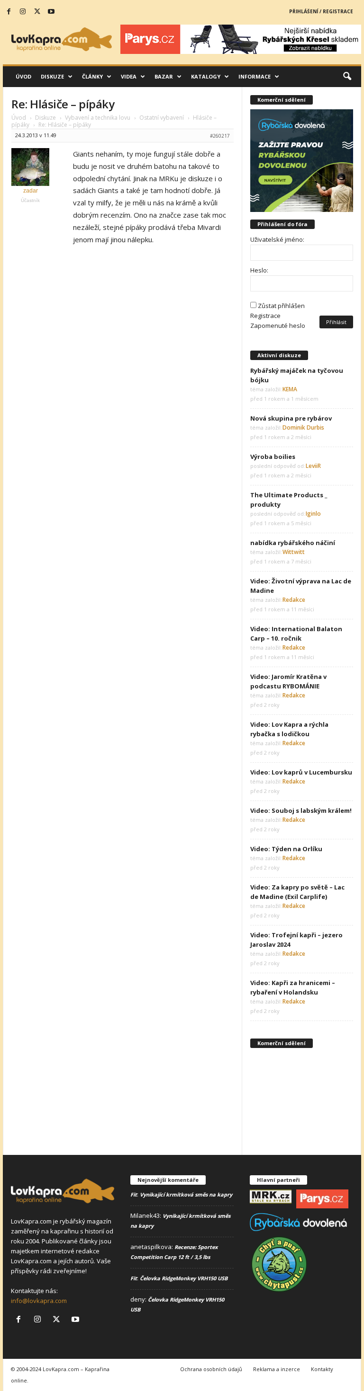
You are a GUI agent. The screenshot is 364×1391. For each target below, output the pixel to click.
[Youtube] (51, 12)
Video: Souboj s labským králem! (301, 810)
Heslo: (259, 270)
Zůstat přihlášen (281, 305)
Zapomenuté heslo (277, 325)
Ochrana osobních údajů (211, 1369)
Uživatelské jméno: (277, 239)
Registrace (265, 315)
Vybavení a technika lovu (97, 118)
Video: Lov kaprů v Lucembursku (301, 772)
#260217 (220, 135)
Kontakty (322, 1369)
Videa (128, 76)
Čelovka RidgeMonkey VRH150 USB (184, 1278)
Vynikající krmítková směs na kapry (186, 1194)
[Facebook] (8, 12)
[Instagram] (22, 12)
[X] (37, 12)
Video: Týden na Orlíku (286, 849)
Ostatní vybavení (161, 118)
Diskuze (52, 76)
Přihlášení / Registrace (321, 11)
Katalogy (205, 76)
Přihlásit (336, 322)
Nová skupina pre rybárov (291, 418)
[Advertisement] (301, 1100)
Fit (133, 1194)
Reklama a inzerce (276, 1369)
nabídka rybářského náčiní (292, 542)
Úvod (23, 76)
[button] (347, 76)
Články (92, 76)
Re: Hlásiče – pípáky (62, 104)
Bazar (164, 76)
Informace (254, 76)
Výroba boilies (272, 456)
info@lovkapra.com (39, 1300)
